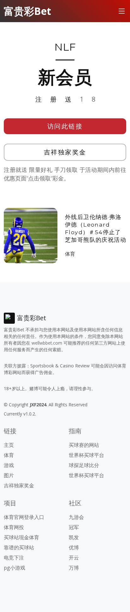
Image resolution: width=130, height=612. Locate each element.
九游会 (76, 517)
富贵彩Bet (27, 11)
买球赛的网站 (84, 444)
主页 (9, 444)
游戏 (9, 465)
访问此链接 (65, 126)
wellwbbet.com (47, 343)
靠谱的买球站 (19, 547)
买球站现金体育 (21, 537)
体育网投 (14, 527)
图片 (9, 475)
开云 (74, 557)
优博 (74, 547)
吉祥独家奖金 (65, 152)
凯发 (74, 537)
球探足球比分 (84, 465)
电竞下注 (14, 557)
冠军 (74, 527)
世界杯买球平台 (86, 455)
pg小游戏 (14, 567)
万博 (74, 567)
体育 (70, 253)
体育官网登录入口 (24, 517)
